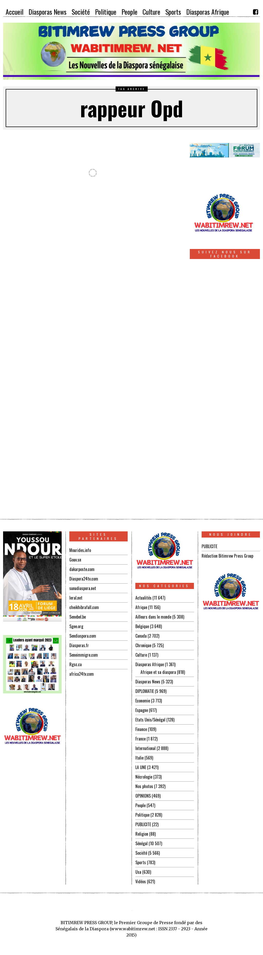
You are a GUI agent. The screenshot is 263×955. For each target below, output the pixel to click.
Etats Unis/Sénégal (150, 720)
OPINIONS (143, 796)
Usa (138, 872)
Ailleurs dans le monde (153, 617)
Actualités (143, 598)
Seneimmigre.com (83, 655)
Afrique (141, 607)
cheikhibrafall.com (84, 607)
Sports (140, 862)
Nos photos (144, 786)
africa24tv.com (81, 674)
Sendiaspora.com (82, 636)
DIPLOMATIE (144, 691)
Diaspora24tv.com (83, 579)
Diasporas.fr (79, 645)
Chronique (143, 645)
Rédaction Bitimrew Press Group (227, 556)
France (140, 739)
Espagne (141, 710)
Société (141, 853)
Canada (141, 636)
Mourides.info (80, 550)
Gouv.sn (75, 560)
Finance (141, 729)
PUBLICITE (143, 824)
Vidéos (140, 881)
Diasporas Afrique (149, 664)
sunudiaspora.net (82, 588)
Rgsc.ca (75, 664)
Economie (142, 701)
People (140, 805)
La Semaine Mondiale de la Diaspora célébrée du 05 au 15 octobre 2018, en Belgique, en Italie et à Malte (71, 411)
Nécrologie (143, 777)
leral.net (75, 598)
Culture (141, 655)
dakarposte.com (82, 569)
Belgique (142, 626)
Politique (142, 815)
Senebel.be (77, 617)
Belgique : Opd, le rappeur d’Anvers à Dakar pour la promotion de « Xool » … (45, 254)
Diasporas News (147, 682)
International (145, 748)
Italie (139, 758)
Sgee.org (76, 626)
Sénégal (141, 843)
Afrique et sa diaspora (158, 672)
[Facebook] (255, 12)
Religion (141, 834)
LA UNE (140, 767)
